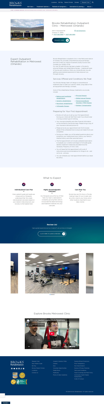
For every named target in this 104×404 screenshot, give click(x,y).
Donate (77, 2)
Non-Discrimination (79, 365)
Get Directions (80, 30)
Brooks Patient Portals (38, 368)
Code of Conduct (79, 378)
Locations (54, 2)
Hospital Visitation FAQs (60, 361)
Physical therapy (81, 95)
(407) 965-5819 (70, 34)
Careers (55, 363)
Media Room (56, 370)
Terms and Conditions (80, 370)
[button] (52, 273)
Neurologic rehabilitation (64, 103)
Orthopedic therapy (62, 106)
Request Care (85, 2)
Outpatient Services (19, 10)
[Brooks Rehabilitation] (17, 363)
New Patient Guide (37, 363)
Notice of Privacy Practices (81, 368)
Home (12, 10)
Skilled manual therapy (83, 98)
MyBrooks (56, 372)
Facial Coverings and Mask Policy (83, 372)
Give (54, 365)
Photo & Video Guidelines (60, 375)
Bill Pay (60, 2)
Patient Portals (68, 2)
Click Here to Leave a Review (50, 233)
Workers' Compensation (83, 105)
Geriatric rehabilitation (63, 101)
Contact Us (35, 372)
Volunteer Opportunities (59, 368)
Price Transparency (79, 363)
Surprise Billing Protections (81, 361)
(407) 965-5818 (58, 34)
